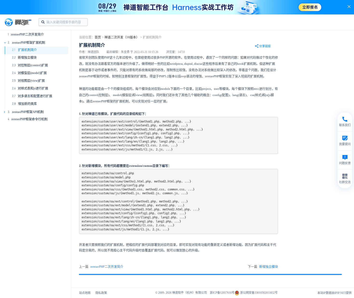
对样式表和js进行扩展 (33, 88)
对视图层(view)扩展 (31, 80)
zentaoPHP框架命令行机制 (29, 119)
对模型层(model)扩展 (32, 73)
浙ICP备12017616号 (222, 292)
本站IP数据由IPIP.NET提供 (334, 293)
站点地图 (85, 293)
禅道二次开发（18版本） (122, 37)
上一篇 (101, 266)
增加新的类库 (27, 103)
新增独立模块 (27, 57)
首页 (98, 37)
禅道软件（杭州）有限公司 (189, 292)
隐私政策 (101, 293)
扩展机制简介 (27, 50)
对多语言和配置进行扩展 (35, 96)
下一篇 (263, 266)
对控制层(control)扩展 (33, 65)
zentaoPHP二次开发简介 (27, 34)
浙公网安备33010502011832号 (258, 292)
